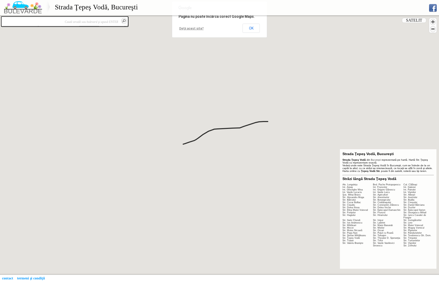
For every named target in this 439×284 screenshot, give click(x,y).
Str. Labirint (379, 222)
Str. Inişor (378, 220)
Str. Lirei (407, 222)
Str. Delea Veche (382, 207)
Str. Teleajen (379, 235)
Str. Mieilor (378, 228)
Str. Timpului (410, 238)
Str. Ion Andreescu (352, 222)
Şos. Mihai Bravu (351, 194)
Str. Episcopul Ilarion (414, 210)
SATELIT (414, 20)
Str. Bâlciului (349, 200)
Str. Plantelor (410, 230)
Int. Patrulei (409, 189)
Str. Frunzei (379, 212)
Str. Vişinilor (409, 243)
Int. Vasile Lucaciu (352, 192)
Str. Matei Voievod (413, 225)
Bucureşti (376, 160)
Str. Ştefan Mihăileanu (354, 235)
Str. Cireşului (410, 202)
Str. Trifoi (378, 240)
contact (7, 278)
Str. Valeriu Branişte (352, 243)
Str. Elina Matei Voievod (355, 210)
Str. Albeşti (409, 194)
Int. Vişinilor (409, 192)
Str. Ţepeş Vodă (351, 238)
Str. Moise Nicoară (352, 230)
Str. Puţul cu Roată (383, 233)
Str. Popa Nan (349, 233)
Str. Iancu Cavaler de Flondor (414, 216)
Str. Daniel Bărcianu (414, 205)
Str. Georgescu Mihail (414, 212)
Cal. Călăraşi (410, 184)
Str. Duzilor (409, 207)
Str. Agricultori (380, 194)
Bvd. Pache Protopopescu (386, 184)
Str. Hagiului (348, 215)
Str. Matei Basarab (383, 225)
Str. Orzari (378, 230)
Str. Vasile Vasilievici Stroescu (384, 244)
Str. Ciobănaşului (382, 202)
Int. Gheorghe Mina (352, 189)
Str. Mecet (348, 228)
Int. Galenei (409, 187)
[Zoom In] (433, 22)
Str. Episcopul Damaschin (386, 210)
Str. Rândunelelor (412, 233)
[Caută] (124, 21)
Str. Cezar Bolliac (351, 202)
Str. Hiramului (380, 215)
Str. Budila (408, 200)
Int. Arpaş (347, 187)
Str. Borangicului (381, 200)
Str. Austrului (410, 197)
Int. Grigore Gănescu (384, 189)
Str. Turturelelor (411, 240)
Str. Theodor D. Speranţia (386, 238)
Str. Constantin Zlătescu (386, 205)
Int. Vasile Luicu (381, 192)
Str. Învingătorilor (412, 220)
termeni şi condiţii (31, 278)
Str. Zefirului (409, 245)
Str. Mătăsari (349, 225)
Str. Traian (348, 240)
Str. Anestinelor (381, 197)
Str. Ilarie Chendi (351, 220)
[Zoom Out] (433, 29)
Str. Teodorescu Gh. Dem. (417, 235)
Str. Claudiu (348, 205)
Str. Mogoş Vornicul (413, 228)
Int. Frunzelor (380, 187)
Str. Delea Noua (350, 207)
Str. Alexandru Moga (353, 197)
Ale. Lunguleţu (349, 184)
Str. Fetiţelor (349, 212)
